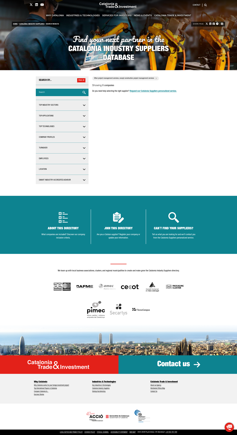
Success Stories (39, 394)
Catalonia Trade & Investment (172, 16)
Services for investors (117, 16)
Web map (132, 432)
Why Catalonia (55, 16)
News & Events (143, 16)
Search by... (45, 80)
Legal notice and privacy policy (71, 432)
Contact (196, 5)
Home (15, 24)
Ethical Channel (103, 432)
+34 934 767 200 (171, 432)
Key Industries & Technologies (101, 385)
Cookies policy (89, 432)
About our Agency (155, 385)
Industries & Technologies (83, 16)
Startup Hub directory (99, 391)
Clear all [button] (81, 80)
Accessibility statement (119, 432)
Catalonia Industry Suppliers (31, 24)
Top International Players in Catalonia (45, 388)
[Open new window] (152, 287)
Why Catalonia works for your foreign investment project (51, 385)
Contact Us (153, 391)
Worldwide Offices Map (157, 388)
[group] (62, 105)
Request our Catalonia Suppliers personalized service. (153, 91)
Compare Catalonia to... (41, 391)
